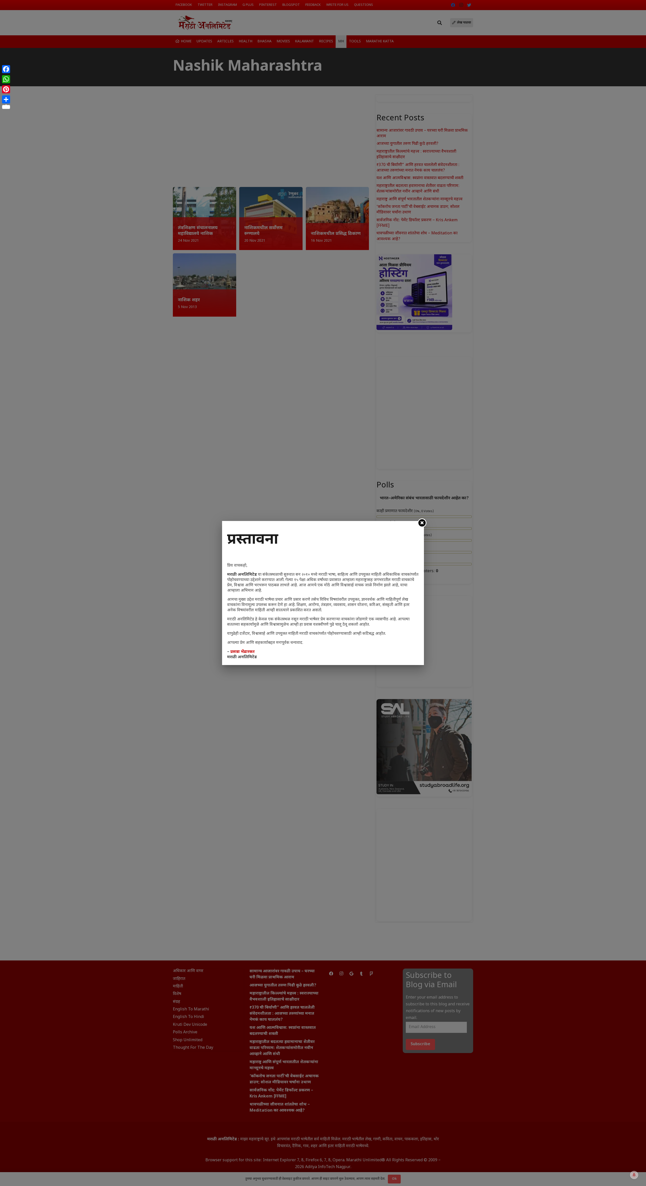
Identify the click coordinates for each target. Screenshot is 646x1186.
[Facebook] (6, 69)
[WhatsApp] (6, 79)
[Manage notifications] (634, 1175)
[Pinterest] (6, 89)
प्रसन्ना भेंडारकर (242, 652)
